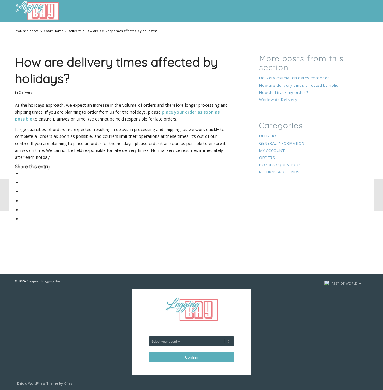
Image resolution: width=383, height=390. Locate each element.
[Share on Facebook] (23, 173)
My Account (272, 150)
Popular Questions (280, 164)
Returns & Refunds (279, 172)
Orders (267, 157)
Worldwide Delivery (278, 99)
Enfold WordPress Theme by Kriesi (45, 383)
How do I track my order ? (283, 92)
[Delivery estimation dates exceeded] (4, 195)
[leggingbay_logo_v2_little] (37, 11)
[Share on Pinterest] (23, 210)
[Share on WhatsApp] (23, 201)
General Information (282, 143)
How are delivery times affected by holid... (300, 85)
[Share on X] (23, 182)
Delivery (25, 92)
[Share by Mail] (23, 219)
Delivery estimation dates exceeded (294, 77)
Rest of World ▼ (346, 283)
